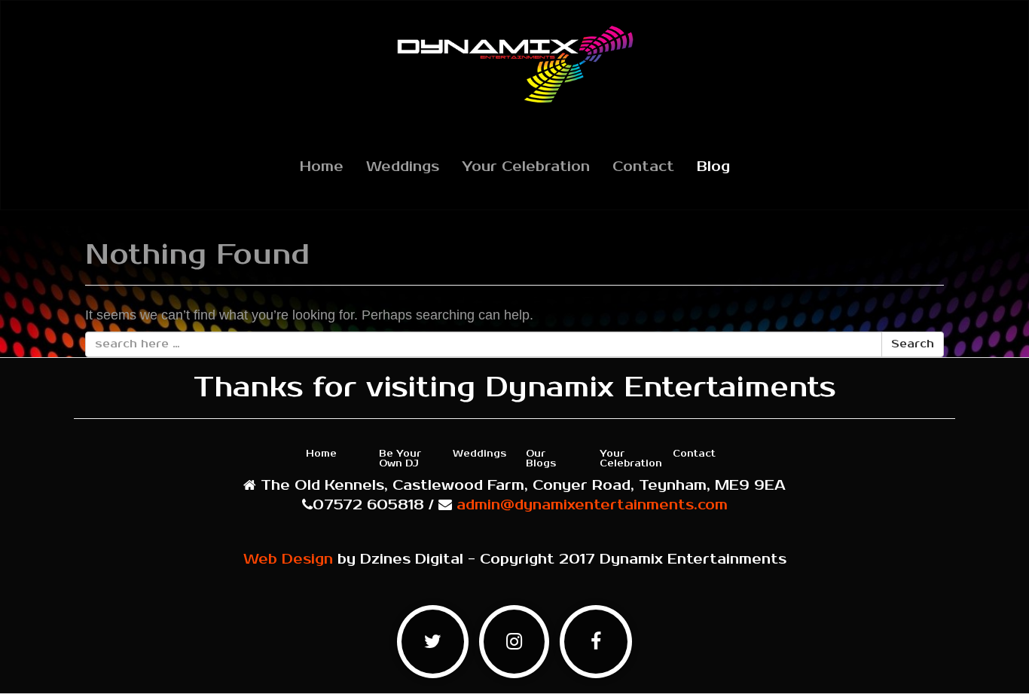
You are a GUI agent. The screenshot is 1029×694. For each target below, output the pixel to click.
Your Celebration (526, 166)
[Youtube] (514, 646)
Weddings (402, 166)
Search (912, 344)
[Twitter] (433, 646)
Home (322, 166)
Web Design (288, 559)
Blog (713, 166)
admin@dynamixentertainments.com (592, 505)
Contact (643, 166)
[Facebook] (596, 646)
